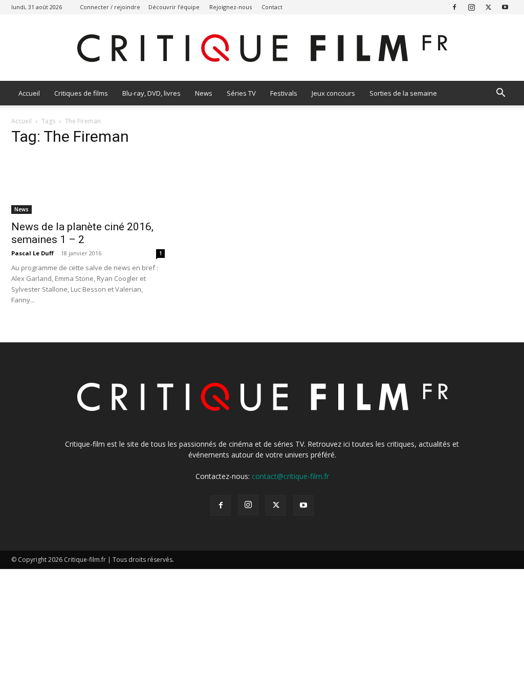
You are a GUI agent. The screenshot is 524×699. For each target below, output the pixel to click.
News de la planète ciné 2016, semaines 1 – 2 (82, 233)
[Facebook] (454, 7)
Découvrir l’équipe (174, 7)
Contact (271, 7)
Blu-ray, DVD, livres (151, 93)
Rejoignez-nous (230, 7)
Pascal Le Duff (32, 253)
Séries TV (241, 93)
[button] (500, 94)
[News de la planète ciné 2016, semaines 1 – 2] (88, 185)
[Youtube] (505, 7)
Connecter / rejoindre (110, 7)
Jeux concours (333, 93)
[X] (488, 7)
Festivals (283, 93)
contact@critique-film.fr (290, 476)
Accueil (29, 93)
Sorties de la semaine (403, 93)
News (203, 93)
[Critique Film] (262, 48)
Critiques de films (81, 93)
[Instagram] (471, 7)
